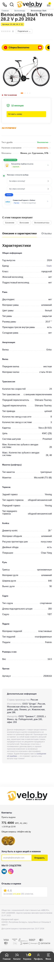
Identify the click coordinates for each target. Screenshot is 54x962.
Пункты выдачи (8, 817)
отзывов (16, 894)
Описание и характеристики (19, 233)
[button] (27, 201)
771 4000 (8, 822)
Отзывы (46, 233)
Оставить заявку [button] (15, 114)
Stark (49, 266)
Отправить (39, 858)
